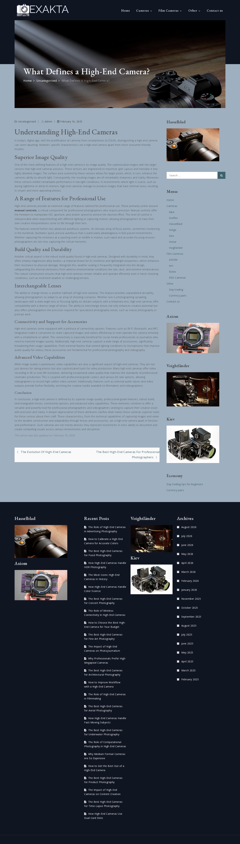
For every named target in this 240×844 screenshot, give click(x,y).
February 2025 (190, 679)
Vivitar (173, 241)
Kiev (171, 235)
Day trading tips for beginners (185, 484)
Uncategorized (27, 121)
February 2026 (190, 580)
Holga (172, 230)
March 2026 (188, 571)
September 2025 (191, 616)
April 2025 (187, 661)
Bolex (172, 271)
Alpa (171, 212)
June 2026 (187, 545)
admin (48, 121)
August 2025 (188, 625)
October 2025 (189, 607)
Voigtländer (176, 247)
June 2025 (187, 643)
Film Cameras (168, 10)
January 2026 (189, 589)
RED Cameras (177, 277)
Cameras (142, 10)
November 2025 (191, 598)
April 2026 (187, 563)
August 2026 (188, 527)
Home (125, 10)
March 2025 (188, 670)
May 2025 (187, 652)
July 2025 (186, 634)
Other (192, 10)
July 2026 (186, 536)
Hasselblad (175, 224)
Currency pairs (177, 295)
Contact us (215, 10)
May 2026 (187, 554)
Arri (171, 265)
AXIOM (173, 259)
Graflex (173, 218)
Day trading (176, 289)
